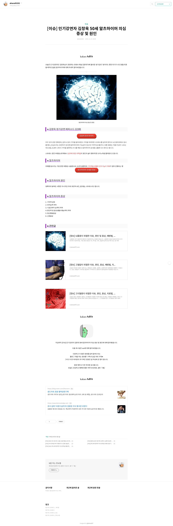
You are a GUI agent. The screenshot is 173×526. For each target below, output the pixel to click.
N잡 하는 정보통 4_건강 (51, 512)
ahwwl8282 (15, 3)
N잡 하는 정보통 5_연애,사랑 (52, 515)
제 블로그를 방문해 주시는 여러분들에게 (53, 490)
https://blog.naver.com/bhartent (59, 389)
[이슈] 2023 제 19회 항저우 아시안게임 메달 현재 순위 (58, 446)
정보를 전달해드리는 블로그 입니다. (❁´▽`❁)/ (62, 466)
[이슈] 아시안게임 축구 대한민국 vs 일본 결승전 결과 (58, 443)
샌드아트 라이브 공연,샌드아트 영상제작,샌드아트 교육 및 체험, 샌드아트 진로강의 (75, 394)
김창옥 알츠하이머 (86, 136)
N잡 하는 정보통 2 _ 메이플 (52, 507)
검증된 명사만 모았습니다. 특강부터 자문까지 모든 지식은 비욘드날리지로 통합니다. (76, 409)
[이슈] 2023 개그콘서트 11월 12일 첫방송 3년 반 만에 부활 (58, 441)
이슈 (86, 24)
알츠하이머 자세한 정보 (86, 170)
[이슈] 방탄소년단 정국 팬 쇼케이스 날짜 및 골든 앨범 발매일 (100, 441)
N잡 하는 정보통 (55, 463)
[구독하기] (169, 263)
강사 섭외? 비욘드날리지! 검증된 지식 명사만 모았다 (67, 406)
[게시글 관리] (54, 421)
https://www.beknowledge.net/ (58, 403)
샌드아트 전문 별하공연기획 (58, 392)
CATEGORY (160, 4)
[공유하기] (51, 421)
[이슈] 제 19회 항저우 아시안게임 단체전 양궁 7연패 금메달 (100, 443)
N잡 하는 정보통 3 (49, 510)
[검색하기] (152, 4)
